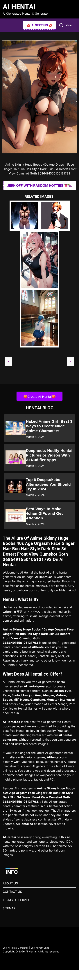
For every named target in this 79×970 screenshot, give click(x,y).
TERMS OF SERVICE (17, 900)
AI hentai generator (38, 686)
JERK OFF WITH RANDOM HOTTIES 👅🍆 (39, 185)
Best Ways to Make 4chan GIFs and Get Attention (44, 513)
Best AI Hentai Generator (15, 947)
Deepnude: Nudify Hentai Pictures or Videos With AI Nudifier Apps (49, 455)
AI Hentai (19, 7)
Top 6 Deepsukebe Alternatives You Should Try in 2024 (48, 484)
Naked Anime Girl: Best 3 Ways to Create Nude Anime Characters (49, 426)
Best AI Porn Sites (40, 947)
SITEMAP (9, 908)
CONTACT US (12, 891)
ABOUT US (10, 883)
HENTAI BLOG (39, 408)
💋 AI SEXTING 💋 (39, 25)
